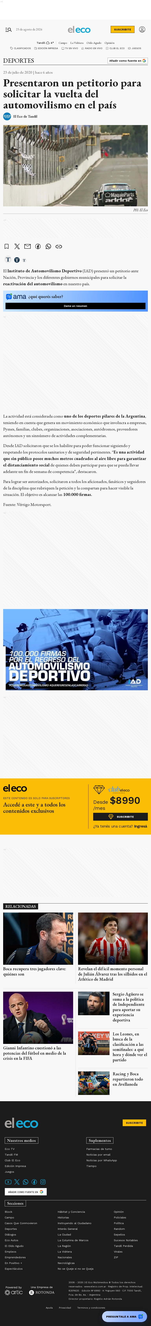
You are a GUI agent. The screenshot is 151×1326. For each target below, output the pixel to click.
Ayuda (49, 1307)
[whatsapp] (48, 247)
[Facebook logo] (34, 1184)
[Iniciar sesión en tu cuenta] (142, 29)
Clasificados (22, 48)
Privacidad (65, 1307)
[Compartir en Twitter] (17, 247)
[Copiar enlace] (58, 247)
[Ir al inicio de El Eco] (79, 29)
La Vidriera (76, 43)
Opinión (109, 43)
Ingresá (140, 826)
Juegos (136, 48)
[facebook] (37, 247)
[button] (8, 259)
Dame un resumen (75, 306)
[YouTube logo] (8, 1184)
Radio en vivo (93, 48)
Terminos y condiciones (91, 1307)
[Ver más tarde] (6, 247)
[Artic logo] (14, 1290)
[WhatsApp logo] (25, 1184)
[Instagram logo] (42, 1184)
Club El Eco (117, 48)
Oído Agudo (94, 43)
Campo (63, 43)
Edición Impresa (48, 48)
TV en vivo (71, 48)
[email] (27, 247)
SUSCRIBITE (122, 29)
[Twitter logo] (16, 1184)
